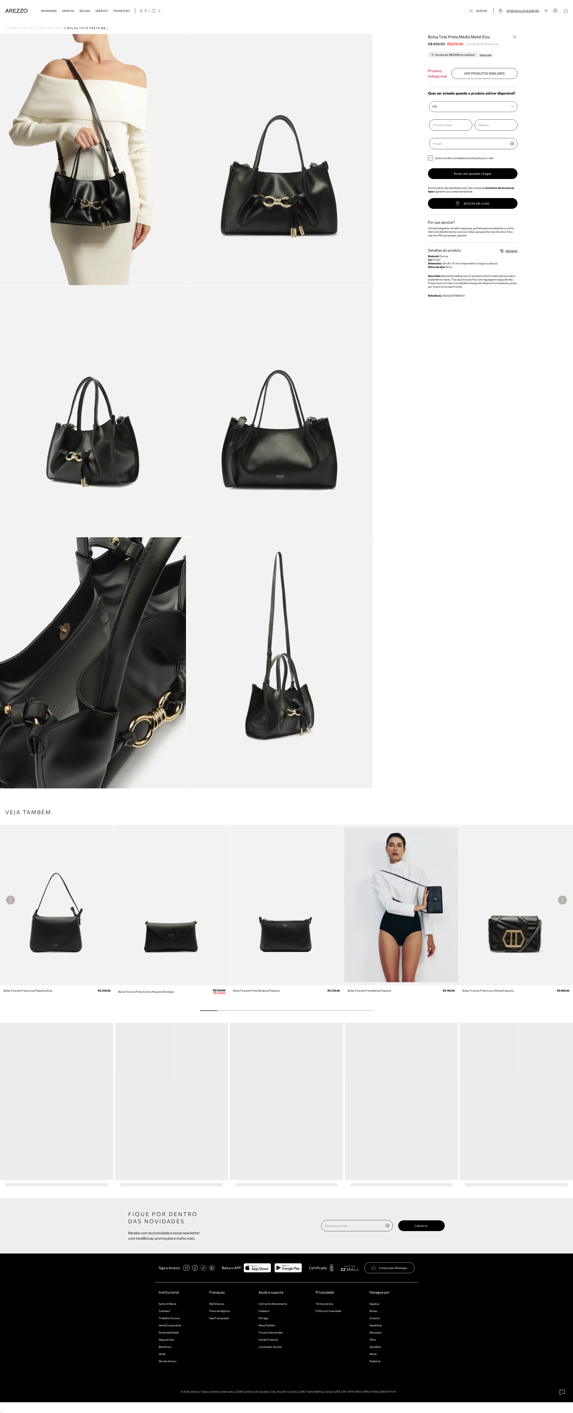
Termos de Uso (324, 1303)
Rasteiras (375, 1361)
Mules (373, 1353)
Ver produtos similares (484, 73)
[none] (387, 1225)
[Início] (16, 11)
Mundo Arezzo (167, 1361)
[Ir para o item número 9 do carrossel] (364, 1010)
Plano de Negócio (219, 1310)
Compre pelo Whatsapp (393, 1267)
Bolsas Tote (51, 28)
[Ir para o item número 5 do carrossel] (295, 1010)
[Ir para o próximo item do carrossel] (562, 899)
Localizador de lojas (270, 1346)
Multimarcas (216, 1303)
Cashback (164, 1310)
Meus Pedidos (267, 1325)
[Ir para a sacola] (565, 11)
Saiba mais (485, 54)
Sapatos (68, 10)
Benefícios (165, 1346)
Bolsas (84, 10)
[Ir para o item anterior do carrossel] (10, 899)
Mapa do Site (166, 1339)
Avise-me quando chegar (473, 173)
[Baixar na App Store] (257, 1267)
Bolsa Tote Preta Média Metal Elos (100, 28)
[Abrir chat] (562, 1392)
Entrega (263, 1318)
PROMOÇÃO (121, 10)
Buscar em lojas (477, 203)
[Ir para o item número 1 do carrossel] (226, 1010)
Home (12, 28)
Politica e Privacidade (328, 1310)
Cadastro (264, 1310)
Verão (162, 1353)
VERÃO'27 (101, 10)
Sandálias (375, 1346)
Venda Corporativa (170, 1325)
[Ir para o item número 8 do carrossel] (347, 1010)
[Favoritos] (546, 11)
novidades (49, 10)
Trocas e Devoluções (271, 1332)
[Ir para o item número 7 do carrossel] (329, 1010)
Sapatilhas (376, 1325)
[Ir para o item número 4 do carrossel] (277, 1010)
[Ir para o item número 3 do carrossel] (260, 1010)
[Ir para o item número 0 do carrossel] (208, 1010)
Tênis (373, 1339)
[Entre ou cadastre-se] (556, 11)
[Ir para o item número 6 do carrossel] (312, 1010)
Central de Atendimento (273, 1303)
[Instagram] (186, 1268)
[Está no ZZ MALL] (350, 1268)
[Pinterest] (212, 1268)
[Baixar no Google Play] (288, 1267)
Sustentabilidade (169, 1332)
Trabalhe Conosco (169, 1318)
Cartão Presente (268, 1339)
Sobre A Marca (167, 1303)
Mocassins (376, 1332)
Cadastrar (421, 1225)
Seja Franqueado (219, 1318)
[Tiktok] (203, 1268)
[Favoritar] (514, 37)
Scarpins (375, 1318)
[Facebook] (195, 1268)
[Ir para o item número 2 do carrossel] (243, 1010)
